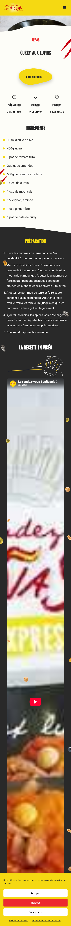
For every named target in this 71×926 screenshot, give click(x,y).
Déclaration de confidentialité (46, 920)
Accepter (36, 893)
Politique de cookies (18, 920)
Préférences (35, 912)
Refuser (35, 902)
